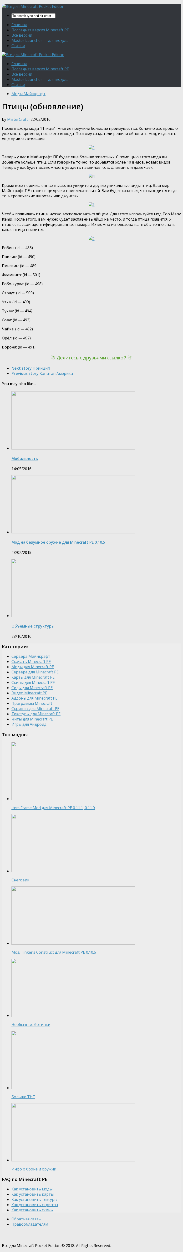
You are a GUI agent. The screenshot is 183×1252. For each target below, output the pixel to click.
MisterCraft (17, 119)
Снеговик (20, 880)
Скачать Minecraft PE (31, 661)
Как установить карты (32, 1194)
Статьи (18, 45)
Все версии (21, 35)
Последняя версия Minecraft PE (40, 30)
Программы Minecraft (31, 703)
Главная (19, 24)
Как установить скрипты (34, 1204)
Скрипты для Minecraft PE (35, 708)
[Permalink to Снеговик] (73, 871)
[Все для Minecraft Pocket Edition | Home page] (33, 6)
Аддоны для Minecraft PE (34, 698)
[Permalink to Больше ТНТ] (73, 1087)
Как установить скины (32, 1210)
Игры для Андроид (28, 724)
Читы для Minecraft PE (32, 719)
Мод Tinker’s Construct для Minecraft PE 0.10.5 (53, 952)
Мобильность (24, 458)
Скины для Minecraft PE (33, 682)
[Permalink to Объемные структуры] (73, 615)
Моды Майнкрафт (28, 93)
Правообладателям (29, 1224)
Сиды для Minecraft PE (32, 687)
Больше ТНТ (23, 1096)
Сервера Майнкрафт (30, 656)
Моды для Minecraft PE (32, 666)
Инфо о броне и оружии (33, 1169)
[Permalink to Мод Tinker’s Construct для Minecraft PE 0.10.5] (73, 943)
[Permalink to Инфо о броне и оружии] (73, 1160)
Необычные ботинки (30, 1024)
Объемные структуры (32, 626)
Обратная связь (26, 1219)
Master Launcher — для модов (39, 40)
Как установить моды (31, 1189)
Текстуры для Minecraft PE (36, 713)
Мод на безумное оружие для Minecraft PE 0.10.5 (58, 542)
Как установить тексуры (34, 1199)
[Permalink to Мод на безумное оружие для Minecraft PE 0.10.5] (73, 532)
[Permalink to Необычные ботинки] (73, 1015)
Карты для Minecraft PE (33, 677)
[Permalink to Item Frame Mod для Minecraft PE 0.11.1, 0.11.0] (73, 798)
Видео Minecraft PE (29, 693)
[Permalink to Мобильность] (73, 448)
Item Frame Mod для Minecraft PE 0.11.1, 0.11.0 (53, 807)
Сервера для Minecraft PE (35, 672)
